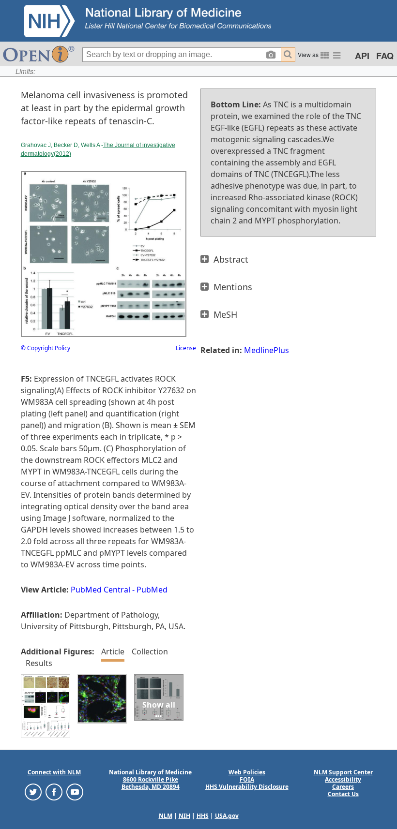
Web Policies (247, 772)
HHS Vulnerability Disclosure (247, 787)
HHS (203, 816)
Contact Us (343, 794)
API (362, 55)
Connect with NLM (54, 772)
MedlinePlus (266, 350)
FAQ (385, 55)
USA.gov (227, 816)
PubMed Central (100, 589)
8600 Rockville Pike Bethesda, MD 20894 (151, 783)
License (186, 348)
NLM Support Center (343, 772)
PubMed (152, 589)
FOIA (247, 779)
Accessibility (343, 779)
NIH (184, 816)
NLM (165, 816)
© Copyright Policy (45, 348)
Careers (343, 787)
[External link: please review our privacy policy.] (33, 791)
